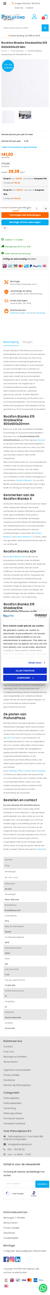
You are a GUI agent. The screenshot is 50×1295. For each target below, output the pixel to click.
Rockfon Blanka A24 (16, 556)
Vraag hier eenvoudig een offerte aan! (24, 1251)
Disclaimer (9, 1080)
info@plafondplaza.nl (20, 1144)
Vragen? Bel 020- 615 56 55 (27, 3)
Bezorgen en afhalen (15, 1056)
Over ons (19, 7)
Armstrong (12, 770)
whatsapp (40, 313)
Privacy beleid (11, 1075)
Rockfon (41, 440)
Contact (29, 7)
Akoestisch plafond (14, 1123)
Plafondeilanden (12, 1103)
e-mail (27, 313)
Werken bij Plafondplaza (17, 1085)
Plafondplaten (17, 50)
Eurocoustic (40, 770)
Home (4, 50)
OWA (20, 770)
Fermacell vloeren (13, 1118)
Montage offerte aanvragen (25, 222)
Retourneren (10, 1061)
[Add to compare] (4, 228)
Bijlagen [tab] (28, 342)
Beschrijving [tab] (11, 342)
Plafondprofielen (12, 1113)
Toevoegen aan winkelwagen (25, 215)
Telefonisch (15, 313)
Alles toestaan (25, 670)
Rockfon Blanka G (23, 536)
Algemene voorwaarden (17, 1070)
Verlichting (9, 1108)
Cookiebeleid (10, 1238)
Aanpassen (23, 678)
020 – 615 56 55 (16, 1149)
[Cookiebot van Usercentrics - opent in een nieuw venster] (35, 616)
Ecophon (27, 770)
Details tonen (34, 662)
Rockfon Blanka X (24, 480)
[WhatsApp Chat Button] (43, 1288)
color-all (11, 737)
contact (39, 849)
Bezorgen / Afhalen (14, 1217)
